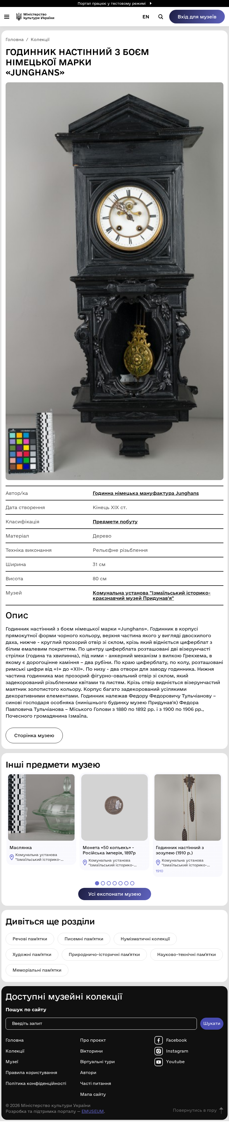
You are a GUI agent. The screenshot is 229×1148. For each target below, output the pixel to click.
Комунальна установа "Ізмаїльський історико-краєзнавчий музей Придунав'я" (152, 595)
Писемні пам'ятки (84, 938)
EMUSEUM (93, 1111)
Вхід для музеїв (197, 16)
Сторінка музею (34, 735)
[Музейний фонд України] (35, 16)
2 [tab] (103, 883)
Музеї (12, 1062)
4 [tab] (115, 883)
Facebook (176, 1040)
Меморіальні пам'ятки (37, 970)
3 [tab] (109, 883)
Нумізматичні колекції (145, 938)
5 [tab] (120, 883)
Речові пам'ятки (30, 938)
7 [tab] (132, 883)
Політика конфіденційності (36, 1083)
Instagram (177, 1051)
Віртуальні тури (97, 1062)
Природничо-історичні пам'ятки (104, 954)
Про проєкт (93, 1040)
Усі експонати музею (114, 894)
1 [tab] (97, 883)
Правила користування (31, 1072)
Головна (15, 1040)
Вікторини (91, 1051)
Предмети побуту (115, 521)
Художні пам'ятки (32, 954)
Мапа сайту (93, 1094)
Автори (88, 1072)
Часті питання (95, 1083)
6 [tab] (126, 883)
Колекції (15, 1051)
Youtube (175, 1062)
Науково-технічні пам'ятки (186, 954)
